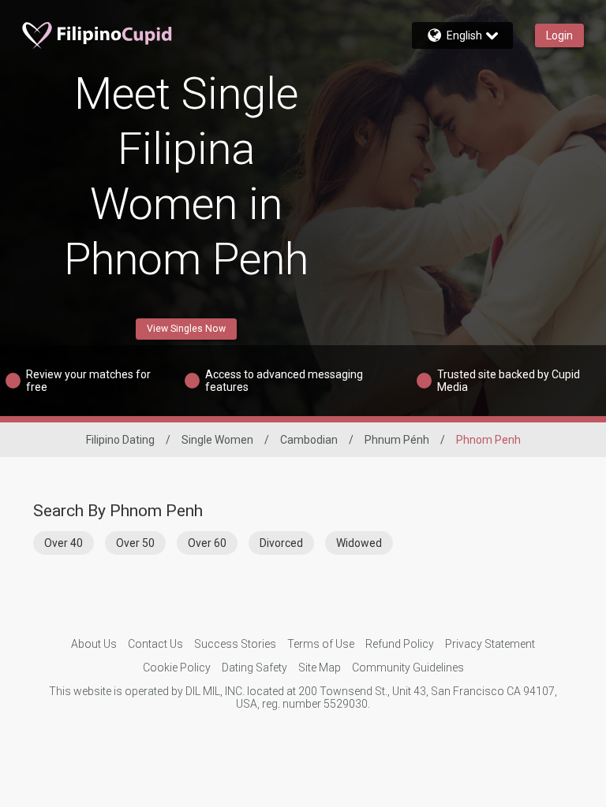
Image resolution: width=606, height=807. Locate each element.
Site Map (319, 667)
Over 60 (207, 543)
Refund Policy (399, 644)
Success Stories (235, 644)
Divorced (281, 543)
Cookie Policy (177, 667)
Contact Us (155, 644)
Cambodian (309, 439)
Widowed (359, 543)
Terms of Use (320, 644)
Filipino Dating (120, 439)
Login (559, 35)
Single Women (217, 439)
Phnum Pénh (397, 439)
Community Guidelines (408, 667)
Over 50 (135, 543)
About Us (94, 644)
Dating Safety (254, 667)
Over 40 (63, 543)
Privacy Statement (490, 644)
